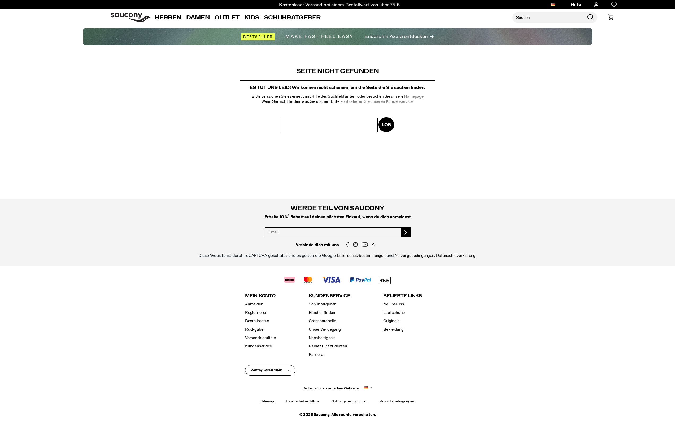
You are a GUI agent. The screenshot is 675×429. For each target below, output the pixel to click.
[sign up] (406, 232)
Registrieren (256, 313)
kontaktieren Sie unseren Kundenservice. (377, 101)
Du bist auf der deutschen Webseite (331, 388)
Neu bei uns (393, 304)
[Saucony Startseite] (131, 18)
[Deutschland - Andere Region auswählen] (553, 5)
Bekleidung (393, 329)
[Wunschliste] (614, 4)
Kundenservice (258, 346)
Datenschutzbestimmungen (361, 255)
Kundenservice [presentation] (329, 296)
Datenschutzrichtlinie (302, 401)
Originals (391, 321)
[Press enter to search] (590, 17)
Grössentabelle (322, 321)
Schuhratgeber (322, 304)
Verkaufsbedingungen (397, 401)
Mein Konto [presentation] (260, 296)
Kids (251, 17)
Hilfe (576, 4)
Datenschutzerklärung (456, 255)
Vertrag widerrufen (266, 370)
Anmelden (254, 304)
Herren (168, 17)
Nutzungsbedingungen (349, 401)
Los (386, 124)
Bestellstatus (257, 321)
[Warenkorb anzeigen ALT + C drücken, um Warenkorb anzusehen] (610, 17)
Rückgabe (254, 329)
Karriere (316, 354)
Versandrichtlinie (260, 338)
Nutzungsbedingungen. (415, 255)
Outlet (227, 17)
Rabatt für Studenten (328, 346)
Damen (198, 17)
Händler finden (322, 313)
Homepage (413, 96)
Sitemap (267, 401)
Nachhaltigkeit (322, 338)
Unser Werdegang (325, 329)
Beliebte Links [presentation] (402, 296)
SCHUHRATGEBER (292, 17)
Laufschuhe (394, 313)
